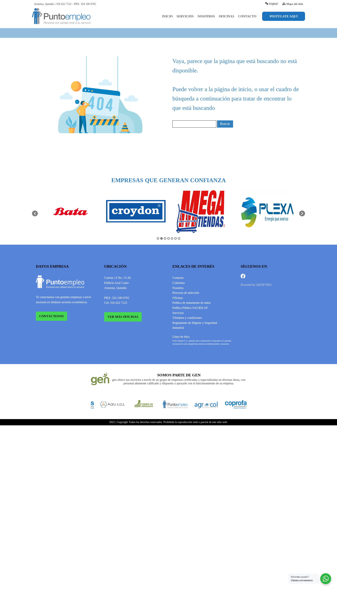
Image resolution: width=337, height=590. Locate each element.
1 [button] (158, 238)
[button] (35, 213)
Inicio (167, 16)
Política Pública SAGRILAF (190, 307)
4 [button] (168, 238)
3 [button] (165, 238)
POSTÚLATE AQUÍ (284, 16)
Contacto (247, 16)
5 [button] (172, 238)
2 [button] (161, 238)
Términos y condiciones (187, 317)
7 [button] (179, 238)
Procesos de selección (185, 292)
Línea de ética (181, 336)
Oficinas (226, 16)
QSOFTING (264, 284)
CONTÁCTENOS (51, 316)
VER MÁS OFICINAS (122, 316)
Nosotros (206, 16)
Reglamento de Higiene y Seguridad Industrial (194, 325)
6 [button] (175, 238)
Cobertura (178, 282)
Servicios (185, 16)
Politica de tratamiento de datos (191, 302)
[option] (70, 211)
